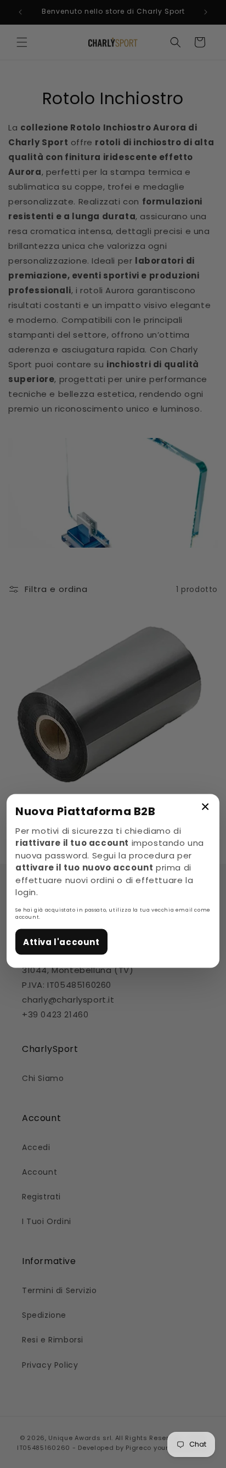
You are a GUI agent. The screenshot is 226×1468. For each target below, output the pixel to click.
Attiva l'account (61, 941)
